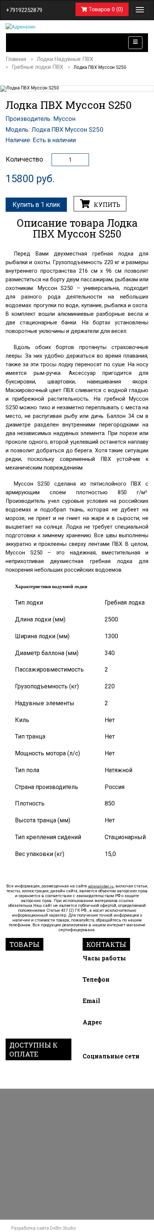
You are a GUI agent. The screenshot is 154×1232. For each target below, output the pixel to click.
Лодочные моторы (33, 958)
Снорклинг (21, 976)
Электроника (25, 995)
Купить (106, 204)
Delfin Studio (63, 1228)
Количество (24, 159)
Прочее (16, 1021)
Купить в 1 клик (36, 204)
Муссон (64, 118)
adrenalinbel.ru (101, 886)
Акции (15, 1031)
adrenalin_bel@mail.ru (109, 1011)
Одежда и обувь (30, 1004)
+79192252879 (24, 10)
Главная (16, 59)
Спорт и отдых (27, 985)
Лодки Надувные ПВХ (65, 59)
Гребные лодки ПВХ (37, 67)
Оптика (16, 1013)
